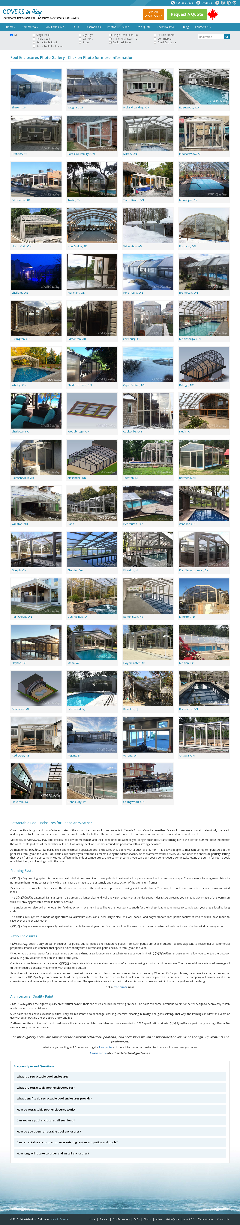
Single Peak (43, 35)
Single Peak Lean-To (125, 35)
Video (125, 27)
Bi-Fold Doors (166, 35)
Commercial (29, 27)
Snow (85, 42)
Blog (186, 27)
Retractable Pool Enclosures (34, 1219)
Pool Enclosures (54, 27)
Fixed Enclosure (167, 42)
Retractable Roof (46, 42)
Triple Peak (43, 38)
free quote (120, 987)
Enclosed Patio (122, 42)
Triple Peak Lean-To (125, 38)
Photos (111, 27)
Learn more (98, 1053)
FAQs (75, 27)
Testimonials (93, 27)
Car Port (87, 38)
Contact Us (202, 27)
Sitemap (104, 1219)
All (15, 35)
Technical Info (166, 27)
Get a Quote (143, 27)
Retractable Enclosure (49, 46)
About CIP (188, 1219)
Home (10, 27)
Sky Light (87, 35)
